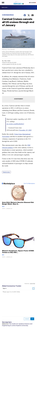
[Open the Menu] (2, 2)
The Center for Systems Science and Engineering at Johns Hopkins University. (17, 324)
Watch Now (32, 2)
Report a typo (6, 172)
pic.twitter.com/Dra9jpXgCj (15, 124)
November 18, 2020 (25, 130)
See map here (7, 322)
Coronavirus (8, 15)
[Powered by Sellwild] (32, 283)
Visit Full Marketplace (29, 183)
